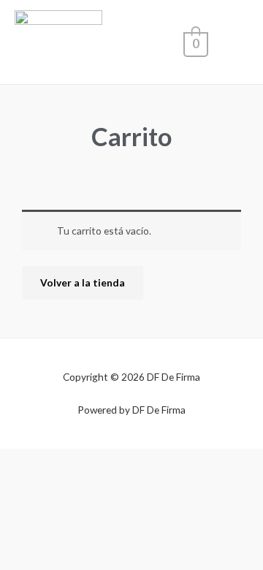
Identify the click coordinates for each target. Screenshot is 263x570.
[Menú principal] (233, 42)
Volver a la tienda (82, 282)
